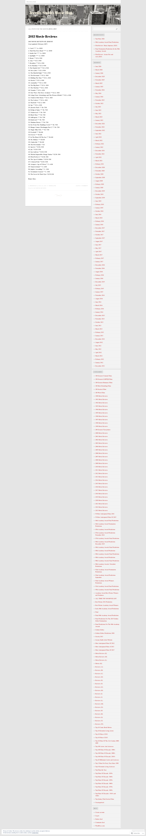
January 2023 (99, 120)
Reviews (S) (99, 717)
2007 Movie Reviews (101, 456)
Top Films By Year (100, 770)
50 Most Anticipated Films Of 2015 (105, 517)
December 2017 (100, 228)
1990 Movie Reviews (101, 396)
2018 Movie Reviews (101, 494)
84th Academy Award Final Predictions (107, 520)
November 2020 (99, 171)
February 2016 (99, 275)
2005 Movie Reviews (101, 450)
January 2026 (99, 73)
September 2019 (100, 198)
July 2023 (98, 107)
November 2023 (99, 100)
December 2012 (100, 339)
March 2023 (98, 117)
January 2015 (99, 292)
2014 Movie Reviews (101, 480)
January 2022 (99, 147)
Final (96, 612)
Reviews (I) (98, 694)
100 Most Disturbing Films (103, 386)
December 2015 (100, 282)
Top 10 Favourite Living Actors (104, 731)
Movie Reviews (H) (101, 657)
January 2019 (99, 208)
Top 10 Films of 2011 (101, 734)
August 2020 (99, 181)
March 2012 (98, 356)
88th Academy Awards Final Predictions (107, 547)
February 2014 (99, 309)
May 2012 (98, 349)
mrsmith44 (33, 185)
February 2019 (99, 204)
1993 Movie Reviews (101, 406)
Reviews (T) (99, 721)
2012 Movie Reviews (101, 473)
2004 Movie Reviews (101, 446)
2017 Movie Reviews (101, 490)
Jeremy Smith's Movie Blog (50, 13)
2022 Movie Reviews (101, 507)
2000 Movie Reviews (101, 433)
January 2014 (99, 312)
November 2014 (99, 295)
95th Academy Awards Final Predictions (107, 590)
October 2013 (99, 322)
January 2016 (99, 278)
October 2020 (99, 174)
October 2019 (99, 194)
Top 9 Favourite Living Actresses (105, 767)
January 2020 (99, 187)
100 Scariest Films (100, 389)
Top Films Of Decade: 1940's (104, 777)
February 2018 (99, 221)
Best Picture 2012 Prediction (103, 602)
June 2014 (98, 302)
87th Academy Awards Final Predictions (107, 538)
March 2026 (98, 70)
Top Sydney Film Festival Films (104, 799)
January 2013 (99, 336)
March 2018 (98, 218)
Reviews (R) (99, 714)
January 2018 (99, 224)
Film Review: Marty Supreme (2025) (106, 45)
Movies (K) (98, 663)
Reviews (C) (99, 673)
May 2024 (98, 93)
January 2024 (99, 97)
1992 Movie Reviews (101, 403)
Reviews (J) (98, 697)
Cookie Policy (35, 832)
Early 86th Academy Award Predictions (107, 609)
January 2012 (99, 362)
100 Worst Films (100, 393)
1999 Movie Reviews (101, 426)
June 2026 (98, 66)
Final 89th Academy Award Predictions (107, 615)
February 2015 (99, 288)
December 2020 (100, 167)
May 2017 (98, 248)
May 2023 (98, 113)
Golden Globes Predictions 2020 (104, 633)
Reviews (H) (99, 690)
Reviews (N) (99, 707)
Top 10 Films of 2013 (101, 737)
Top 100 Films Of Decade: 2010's (105, 756)
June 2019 (98, 201)
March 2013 (98, 329)
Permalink (52, 185)
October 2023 (99, 103)
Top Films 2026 (99, 39)
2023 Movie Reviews (101, 510)
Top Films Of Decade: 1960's (104, 783)
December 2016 (100, 265)
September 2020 (100, 177)
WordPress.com (100, 826)
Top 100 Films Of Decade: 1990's (105, 750)
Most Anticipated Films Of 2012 (104, 643)
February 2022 (99, 144)
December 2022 (100, 124)
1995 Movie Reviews (101, 413)
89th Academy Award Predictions (105, 551)
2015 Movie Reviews (42, 36)
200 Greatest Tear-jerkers (102, 430)
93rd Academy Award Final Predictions (107, 586)
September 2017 (100, 238)
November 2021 (99, 154)
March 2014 (98, 305)
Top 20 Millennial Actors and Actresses (107, 760)
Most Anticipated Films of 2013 (104, 647)
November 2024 (99, 90)
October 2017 (99, 235)
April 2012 (98, 352)
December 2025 (100, 76)
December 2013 (100, 315)
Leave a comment (82, 185)
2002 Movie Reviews (101, 440)
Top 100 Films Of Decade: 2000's (105, 753)
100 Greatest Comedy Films (103, 376)
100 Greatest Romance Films (103, 382)
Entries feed (98, 819)
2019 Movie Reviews (101, 497)
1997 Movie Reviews (101, 419)
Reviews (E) (99, 680)
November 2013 (99, 319)
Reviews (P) (99, 710)
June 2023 (98, 110)
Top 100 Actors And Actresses (104, 746)
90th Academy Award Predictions (105, 557)
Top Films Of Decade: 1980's (104, 790)
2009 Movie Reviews (101, 463)
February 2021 (99, 164)
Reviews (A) (99, 667)
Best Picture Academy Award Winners (106, 605)
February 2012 (99, 359)
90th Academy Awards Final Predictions (107, 561)
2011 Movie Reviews (101, 470)
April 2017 (98, 251)
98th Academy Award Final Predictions (107, 42)
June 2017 (98, 245)
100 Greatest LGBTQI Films (103, 379)
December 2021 (100, 150)
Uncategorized (99, 802)
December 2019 (100, 191)
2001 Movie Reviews (101, 436)
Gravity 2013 (99, 636)
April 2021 (98, 157)
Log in (97, 816)
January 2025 (99, 86)
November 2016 (99, 268)
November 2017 (99, 231)
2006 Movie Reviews (101, 453)
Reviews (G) (99, 687)
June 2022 (98, 134)
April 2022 (98, 137)
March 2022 (98, 140)
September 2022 (100, 130)
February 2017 (99, 258)
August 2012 (99, 342)
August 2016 (99, 272)
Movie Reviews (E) (101, 653)
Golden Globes (99, 630)
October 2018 (99, 211)
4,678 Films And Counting (37, 17)
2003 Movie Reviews (101, 443)
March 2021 (98, 161)
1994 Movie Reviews (101, 409)
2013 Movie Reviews (101, 477)
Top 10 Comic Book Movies (103, 727)
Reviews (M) (99, 704)
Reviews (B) (99, 670)
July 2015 (98, 285)
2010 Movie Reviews (101, 467)
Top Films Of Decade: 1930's (104, 773)
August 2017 (99, 241)
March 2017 (98, 255)
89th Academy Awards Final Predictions (107, 554)
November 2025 (99, 80)
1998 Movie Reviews (101, 423)
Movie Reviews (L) (101, 660)
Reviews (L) (99, 700)
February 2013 (99, 332)
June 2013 (98, 325)
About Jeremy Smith (31, 1)
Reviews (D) (99, 677)
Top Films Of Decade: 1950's (104, 780)
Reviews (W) (99, 724)
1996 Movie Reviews (101, 416)
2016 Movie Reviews (101, 487)
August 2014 (99, 299)
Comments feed (99, 822)
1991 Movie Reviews (101, 399)
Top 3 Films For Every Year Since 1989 (106, 763)
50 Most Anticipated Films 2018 (104, 514)
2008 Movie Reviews (101, 460)
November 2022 (99, 127)
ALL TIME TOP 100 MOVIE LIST (106, 598)
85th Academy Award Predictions (105, 529)
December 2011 (100, 366)
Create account (99, 812)
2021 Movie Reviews (101, 504)
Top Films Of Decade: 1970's (104, 787)
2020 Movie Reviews (101, 500)
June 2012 (98, 346)
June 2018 (98, 214)
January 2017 (99, 261)
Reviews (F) (99, 684)
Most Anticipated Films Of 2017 (104, 650)
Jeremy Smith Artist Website (103, 640)
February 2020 (99, 184)
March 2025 (98, 83)
